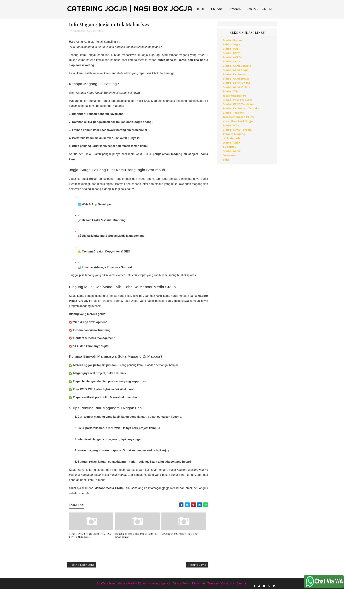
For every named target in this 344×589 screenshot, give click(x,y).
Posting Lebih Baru (82, 564)
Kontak (252, 9)
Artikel (268, 9)
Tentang (216, 9)
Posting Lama (197, 564)
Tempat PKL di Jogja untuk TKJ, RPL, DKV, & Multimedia (90, 535)
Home (200, 9)
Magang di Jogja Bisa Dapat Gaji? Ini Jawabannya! (136, 535)
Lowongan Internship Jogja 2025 (179, 533)
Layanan (235, 9)
